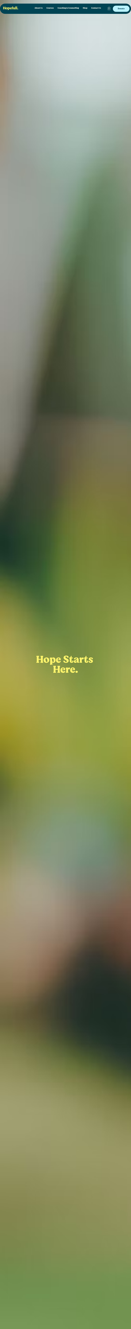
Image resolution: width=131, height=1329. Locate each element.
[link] (109, 8)
